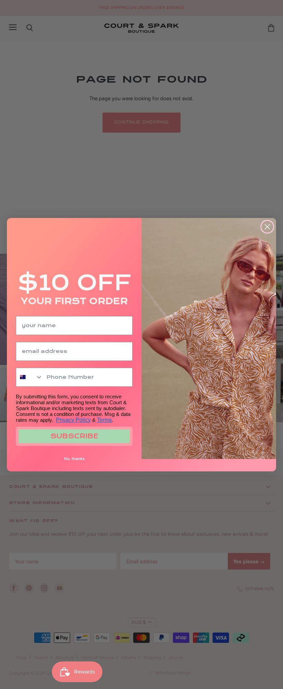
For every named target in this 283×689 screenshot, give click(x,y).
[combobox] (29, 377)
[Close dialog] (267, 227)
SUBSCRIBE (74, 436)
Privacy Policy (73, 420)
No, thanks (74, 459)
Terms (104, 420)
